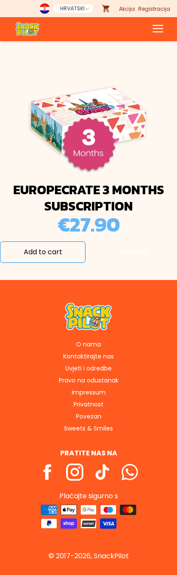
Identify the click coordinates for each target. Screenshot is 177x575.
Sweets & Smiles (88, 428)
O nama (88, 344)
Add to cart (43, 252)
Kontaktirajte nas (88, 356)
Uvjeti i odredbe (88, 368)
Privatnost (88, 404)
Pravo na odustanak (89, 380)
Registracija (154, 8)
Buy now (135, 252)
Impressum (89, 392)
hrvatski (72, 8)
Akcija (127, 8)
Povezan (88, 416)
